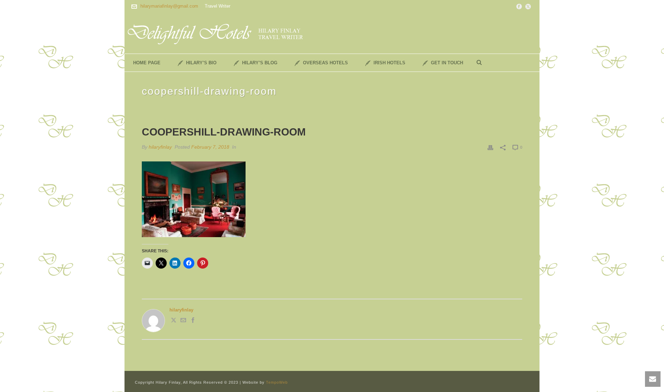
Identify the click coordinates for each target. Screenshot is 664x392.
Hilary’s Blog (259, 62)
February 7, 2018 (210, 147)
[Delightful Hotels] (219, 33)
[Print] (490, 147)
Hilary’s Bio (201, 62)
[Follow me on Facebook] (193, 321)
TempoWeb (277, 382)
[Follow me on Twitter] (173, 321)
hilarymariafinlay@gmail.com (169, 6)
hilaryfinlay (160, 147)
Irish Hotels (389, 62)
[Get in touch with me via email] (183, 321)
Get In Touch (447, 62)
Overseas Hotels (325, 62)
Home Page (146, 62)
